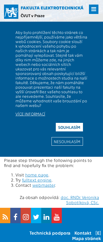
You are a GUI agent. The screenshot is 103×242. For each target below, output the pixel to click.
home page (36, 174)
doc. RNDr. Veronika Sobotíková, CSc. (80, 200)
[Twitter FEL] (36, 215)
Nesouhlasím (67, 141)
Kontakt (82, 232)
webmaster (43, 185)
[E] (98, 232)
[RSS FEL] (5, 215)
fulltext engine (37, 179)
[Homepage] (11, 12)
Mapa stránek (86, 238)
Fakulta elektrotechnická (52, 7)
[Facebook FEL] (15, 215)
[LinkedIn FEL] (46, 215)
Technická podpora (49, 232)
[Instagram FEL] (26, 215)
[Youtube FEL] (57, 215)
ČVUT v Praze (33, 15)
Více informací (30, 113)
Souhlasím (69, 127)
